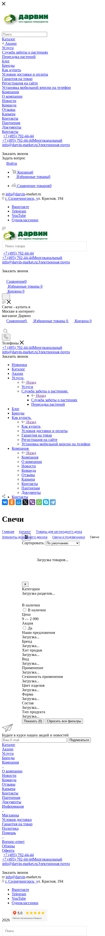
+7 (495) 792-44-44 (18, 136)
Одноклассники (25, 220)
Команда (9, 780)
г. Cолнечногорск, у (21, 198)
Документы (11, 802)
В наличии (37, 610)
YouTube (19, 215)
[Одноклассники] (12, 502)
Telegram (19, 211)
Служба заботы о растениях (54, 400)
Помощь (9, 833)
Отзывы (8, 784)
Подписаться (79, 740)
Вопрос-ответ (13, 842)
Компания (29, 457)
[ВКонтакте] (5, 502)
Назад (31, 382)
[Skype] (46, 502)
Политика (10, 828)
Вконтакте (20, 207)
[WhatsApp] (39, 502)
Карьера (8, 789)
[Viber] (32, 502)
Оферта (8, 850)
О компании (12, 771)
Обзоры (8, 846)
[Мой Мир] (18, 502)
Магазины (10, 815)
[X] (25, 502)
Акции (7, 749)
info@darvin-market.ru (36, 145)
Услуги (27, 387)
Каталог (8, 745)
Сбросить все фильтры (64, 721)
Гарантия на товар (17, 824)
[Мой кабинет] (4, 276)
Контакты (10, 793)
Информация (13, 806)
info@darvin (15, 194)
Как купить (31, 426)
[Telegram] (53, 502)
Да (30, 628)
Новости (9, 775)
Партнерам (11, 797)
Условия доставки (17, 820)
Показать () (33, 721)
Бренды (8, 758)
